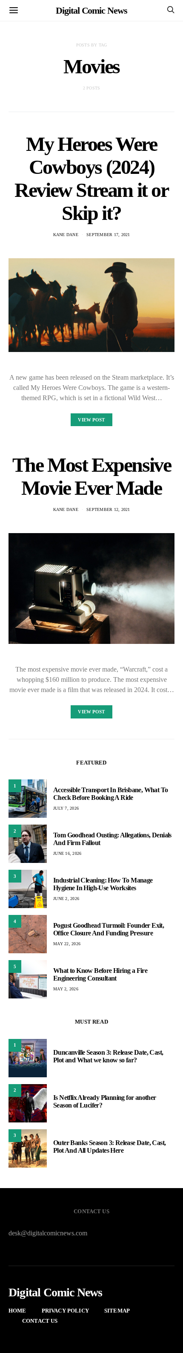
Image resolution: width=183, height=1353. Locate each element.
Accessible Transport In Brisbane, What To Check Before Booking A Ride (110, 793)
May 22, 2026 (66, 943)
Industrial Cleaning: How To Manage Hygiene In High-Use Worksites (103, 884)
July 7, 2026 (66, 808)
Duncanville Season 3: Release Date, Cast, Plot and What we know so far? (108, 1056)
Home (17, 1310)
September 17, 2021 (108, 234)
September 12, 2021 (108, 509)
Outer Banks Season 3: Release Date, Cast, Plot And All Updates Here (109, 1146)
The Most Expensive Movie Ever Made (91, 476)
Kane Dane (65, 234)
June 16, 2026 (67, 853)
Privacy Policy (65, 1310)
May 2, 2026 (65, 989)
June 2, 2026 (66, 898)
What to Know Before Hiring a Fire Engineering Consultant (100, 974)
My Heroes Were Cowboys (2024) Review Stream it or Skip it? (91, 178)
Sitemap (117, 1310)
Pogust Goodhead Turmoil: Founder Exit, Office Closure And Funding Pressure (108, 929)
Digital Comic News (91, 10)
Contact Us (40, 1321)
